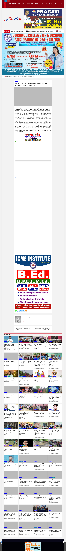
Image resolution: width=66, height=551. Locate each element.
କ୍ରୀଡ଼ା (32, 3)
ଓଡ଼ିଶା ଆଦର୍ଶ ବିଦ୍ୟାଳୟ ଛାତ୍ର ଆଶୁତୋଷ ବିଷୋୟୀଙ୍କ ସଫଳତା (40, 496)
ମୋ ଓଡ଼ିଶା (9, 3)
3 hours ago (37, 349)
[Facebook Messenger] (20, 311)
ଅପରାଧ (46, 3)
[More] (26, 311)
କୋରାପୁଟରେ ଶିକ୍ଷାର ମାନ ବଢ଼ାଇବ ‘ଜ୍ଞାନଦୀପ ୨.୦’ (54, 431)
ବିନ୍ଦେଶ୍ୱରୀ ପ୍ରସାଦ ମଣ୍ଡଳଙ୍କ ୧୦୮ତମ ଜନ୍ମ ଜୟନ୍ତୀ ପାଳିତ (54, 449)
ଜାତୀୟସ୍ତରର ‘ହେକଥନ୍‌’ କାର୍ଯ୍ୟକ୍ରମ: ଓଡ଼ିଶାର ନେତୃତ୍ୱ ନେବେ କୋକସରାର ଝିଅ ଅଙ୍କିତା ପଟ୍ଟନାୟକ (55, 396)
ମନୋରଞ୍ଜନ (36, 3)
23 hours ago (22, 397)
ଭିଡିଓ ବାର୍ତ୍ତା (50, 3)
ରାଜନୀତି (19, 3)
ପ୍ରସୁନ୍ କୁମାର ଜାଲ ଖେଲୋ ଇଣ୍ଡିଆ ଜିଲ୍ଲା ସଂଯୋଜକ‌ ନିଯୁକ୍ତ (9, 345)
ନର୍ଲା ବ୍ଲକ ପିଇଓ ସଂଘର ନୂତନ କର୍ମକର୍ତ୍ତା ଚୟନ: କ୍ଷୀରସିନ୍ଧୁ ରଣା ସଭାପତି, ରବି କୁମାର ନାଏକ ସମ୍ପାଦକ (55, 497)
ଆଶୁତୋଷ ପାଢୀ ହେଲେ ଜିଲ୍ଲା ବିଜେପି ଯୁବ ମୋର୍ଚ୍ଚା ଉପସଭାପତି (10, 379)
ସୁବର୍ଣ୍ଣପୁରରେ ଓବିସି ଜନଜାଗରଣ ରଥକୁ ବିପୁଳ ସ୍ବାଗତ (23, 329)
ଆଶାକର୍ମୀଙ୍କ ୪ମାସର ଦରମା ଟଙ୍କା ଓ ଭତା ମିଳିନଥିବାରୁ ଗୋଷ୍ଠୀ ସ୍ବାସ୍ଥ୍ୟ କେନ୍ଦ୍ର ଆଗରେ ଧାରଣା (39, 363)
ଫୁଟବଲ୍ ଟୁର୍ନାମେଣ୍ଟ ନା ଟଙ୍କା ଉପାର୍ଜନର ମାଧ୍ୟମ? (10, 448)
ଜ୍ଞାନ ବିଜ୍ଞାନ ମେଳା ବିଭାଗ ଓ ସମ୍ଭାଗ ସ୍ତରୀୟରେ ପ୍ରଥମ (9, 496)
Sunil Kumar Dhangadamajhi (28, 317)
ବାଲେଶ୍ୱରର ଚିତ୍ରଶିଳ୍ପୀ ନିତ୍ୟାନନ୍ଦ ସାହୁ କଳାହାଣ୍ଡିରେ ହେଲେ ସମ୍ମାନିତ (24, 432)
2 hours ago (7, 348)
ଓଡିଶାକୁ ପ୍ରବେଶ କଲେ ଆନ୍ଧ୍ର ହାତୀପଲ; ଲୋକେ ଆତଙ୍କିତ (10, 531)
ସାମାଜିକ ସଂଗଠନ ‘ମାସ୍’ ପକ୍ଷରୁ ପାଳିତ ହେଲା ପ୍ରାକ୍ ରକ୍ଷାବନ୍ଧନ (25, 345)
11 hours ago (22, 382)
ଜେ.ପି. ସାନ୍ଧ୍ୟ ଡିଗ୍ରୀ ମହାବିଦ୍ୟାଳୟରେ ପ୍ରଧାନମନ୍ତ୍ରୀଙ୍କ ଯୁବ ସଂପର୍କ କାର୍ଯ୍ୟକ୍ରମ (40, 346)
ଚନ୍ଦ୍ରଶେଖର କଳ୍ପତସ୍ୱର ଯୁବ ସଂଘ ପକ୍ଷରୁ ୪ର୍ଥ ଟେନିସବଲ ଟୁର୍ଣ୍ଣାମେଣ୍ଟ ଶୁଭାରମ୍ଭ (42, 329)
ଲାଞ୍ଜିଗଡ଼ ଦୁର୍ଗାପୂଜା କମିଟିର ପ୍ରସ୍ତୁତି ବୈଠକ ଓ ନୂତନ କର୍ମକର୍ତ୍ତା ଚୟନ (39, 465)
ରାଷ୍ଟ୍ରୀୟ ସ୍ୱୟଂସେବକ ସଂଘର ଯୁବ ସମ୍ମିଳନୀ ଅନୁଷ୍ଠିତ (25, 395)
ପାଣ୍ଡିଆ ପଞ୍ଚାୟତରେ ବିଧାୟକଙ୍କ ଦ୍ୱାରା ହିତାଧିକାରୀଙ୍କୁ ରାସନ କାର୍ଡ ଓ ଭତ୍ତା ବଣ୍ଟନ (54, 363)
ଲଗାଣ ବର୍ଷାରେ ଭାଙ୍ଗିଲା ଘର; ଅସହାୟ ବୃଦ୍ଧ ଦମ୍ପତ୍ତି (40, 395)
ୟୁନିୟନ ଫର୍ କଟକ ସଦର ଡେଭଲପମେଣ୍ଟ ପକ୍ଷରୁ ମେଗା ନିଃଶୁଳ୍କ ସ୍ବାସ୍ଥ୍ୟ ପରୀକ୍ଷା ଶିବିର (25, 515)
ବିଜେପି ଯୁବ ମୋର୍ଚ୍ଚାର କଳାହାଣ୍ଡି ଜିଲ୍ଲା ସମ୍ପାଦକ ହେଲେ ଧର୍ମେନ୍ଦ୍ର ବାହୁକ (25, 449)
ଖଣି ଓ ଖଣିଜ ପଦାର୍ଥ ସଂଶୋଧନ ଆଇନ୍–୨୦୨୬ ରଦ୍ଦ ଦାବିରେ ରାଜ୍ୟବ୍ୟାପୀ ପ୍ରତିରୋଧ (54, 481)
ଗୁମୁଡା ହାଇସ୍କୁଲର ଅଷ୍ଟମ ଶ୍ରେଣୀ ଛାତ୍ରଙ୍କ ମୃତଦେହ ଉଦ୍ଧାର (9, 363)
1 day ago (21, 417)
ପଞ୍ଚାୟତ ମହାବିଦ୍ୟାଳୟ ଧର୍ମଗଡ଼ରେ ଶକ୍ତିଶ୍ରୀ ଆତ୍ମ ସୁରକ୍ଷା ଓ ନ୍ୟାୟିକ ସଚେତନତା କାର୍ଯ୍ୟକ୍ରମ (40, 515)
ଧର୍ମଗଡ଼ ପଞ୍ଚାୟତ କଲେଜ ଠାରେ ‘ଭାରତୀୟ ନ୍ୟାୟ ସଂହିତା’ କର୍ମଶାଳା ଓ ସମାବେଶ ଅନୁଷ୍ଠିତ (25, 481)
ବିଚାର (55, 3)
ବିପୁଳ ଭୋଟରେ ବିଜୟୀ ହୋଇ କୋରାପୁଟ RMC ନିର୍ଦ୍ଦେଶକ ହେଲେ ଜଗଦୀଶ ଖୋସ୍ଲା (9, 514)
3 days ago (22, 518)
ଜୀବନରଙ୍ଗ (41, 3)
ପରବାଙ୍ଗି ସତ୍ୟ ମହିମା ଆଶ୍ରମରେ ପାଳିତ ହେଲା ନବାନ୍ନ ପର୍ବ (25, 380)
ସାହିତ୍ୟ (28, 3)
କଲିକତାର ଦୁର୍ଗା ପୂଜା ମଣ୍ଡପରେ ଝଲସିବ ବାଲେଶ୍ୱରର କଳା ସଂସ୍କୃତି (10, 432)
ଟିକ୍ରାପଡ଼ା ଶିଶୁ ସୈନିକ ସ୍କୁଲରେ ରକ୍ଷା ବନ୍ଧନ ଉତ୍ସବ (55, 345)
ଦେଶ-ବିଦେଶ (14, 3)
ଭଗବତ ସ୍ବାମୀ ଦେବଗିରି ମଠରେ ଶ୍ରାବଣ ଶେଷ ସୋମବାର (40, 531)
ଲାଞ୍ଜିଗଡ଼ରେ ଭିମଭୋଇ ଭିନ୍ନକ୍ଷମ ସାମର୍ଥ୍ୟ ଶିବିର (9, 480)
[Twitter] (22, 311)
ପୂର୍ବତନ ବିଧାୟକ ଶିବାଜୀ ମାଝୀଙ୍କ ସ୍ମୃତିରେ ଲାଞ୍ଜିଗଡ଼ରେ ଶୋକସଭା (55, 464)
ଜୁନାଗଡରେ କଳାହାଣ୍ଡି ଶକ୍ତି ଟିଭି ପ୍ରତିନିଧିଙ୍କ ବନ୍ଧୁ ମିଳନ (40, 412)
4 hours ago (37, 366)
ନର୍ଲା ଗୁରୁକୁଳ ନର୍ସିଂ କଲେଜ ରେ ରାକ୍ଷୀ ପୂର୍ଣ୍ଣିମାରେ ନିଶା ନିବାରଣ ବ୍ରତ (25, 363)
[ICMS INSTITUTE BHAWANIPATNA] (33, 255)
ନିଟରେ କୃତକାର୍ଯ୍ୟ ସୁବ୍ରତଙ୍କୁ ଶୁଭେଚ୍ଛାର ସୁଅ (10, 464)
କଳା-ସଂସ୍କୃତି (24, 3)
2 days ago (7, 466)
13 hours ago (37, 381)
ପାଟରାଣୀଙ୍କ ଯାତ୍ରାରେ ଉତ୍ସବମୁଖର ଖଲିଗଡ (23, 464)
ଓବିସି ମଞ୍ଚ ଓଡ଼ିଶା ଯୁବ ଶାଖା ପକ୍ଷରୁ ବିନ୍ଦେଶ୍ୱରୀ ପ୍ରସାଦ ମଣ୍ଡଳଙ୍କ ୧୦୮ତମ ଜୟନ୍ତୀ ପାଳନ (39, 432)
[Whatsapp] (16, 311)
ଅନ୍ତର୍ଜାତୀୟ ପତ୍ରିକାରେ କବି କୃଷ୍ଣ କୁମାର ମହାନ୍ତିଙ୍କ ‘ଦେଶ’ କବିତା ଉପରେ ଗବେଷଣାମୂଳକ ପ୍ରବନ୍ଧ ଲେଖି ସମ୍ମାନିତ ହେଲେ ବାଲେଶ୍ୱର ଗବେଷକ (10, 414)
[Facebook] (18, 311)
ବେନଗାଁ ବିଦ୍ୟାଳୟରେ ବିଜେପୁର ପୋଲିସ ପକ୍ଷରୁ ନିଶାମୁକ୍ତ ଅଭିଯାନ (55, 532)
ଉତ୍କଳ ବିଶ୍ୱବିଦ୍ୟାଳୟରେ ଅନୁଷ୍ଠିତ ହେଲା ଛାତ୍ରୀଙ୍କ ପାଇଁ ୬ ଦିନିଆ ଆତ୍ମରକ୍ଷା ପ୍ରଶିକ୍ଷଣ (25, 413)
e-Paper (14, 6)
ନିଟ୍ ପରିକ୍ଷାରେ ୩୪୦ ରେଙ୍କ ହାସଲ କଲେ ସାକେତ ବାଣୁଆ (54, 412)
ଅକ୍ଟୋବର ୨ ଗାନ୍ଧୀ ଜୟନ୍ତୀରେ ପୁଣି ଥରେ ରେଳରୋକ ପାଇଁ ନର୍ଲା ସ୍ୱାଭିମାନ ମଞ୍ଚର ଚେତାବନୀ (40, 481)
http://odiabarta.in (25, 321)
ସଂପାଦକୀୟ (9, 6)
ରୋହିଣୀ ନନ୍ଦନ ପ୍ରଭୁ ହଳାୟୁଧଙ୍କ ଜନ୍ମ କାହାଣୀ (54, 379)
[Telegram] (24, 311)
